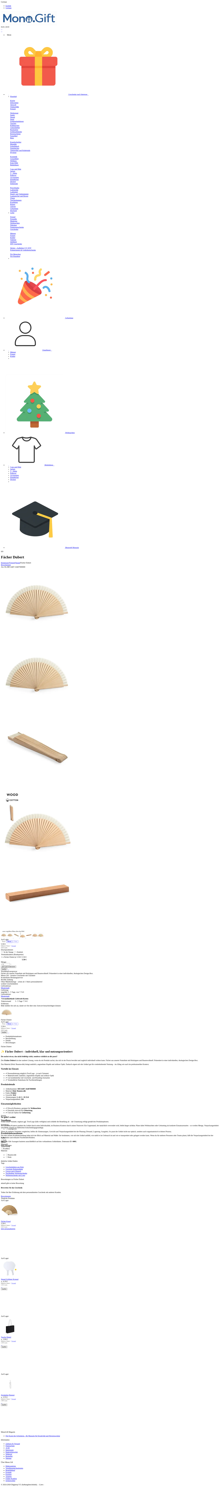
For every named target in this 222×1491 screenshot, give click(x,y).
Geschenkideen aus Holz (15, 1167)
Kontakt (8, 1472)
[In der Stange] (35, 937)
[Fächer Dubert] (37, 639)
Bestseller (9, 1456)
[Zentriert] (41, 937)
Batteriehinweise (12, 1452)
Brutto (9, 941)
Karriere (9, 1474)
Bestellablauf (10, 1470)
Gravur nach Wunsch (13, 1171)
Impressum (10, 1450)
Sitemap (8, 1458)
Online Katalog (11, 1479)
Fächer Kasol (6, 1221)
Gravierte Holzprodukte (14, 1169)
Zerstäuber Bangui (7, 1395)
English (8, 6)
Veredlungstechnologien (14, 1468)
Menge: (3, 962)
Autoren (9, 1477)
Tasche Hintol (6, 1337)
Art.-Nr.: (4, 567)
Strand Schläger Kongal (9, 1279)
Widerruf (9, 1454)
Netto (15, 941)
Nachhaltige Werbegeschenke (16, 1173)
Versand (13, 946)
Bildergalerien (11, 1466)
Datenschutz (10, 1446)
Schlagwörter (10, 1481)
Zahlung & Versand (13, 1444)
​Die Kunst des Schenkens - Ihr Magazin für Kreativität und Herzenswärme (33, 1436)
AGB (8, 1448)
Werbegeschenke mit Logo (15, 1175)
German (8, 8)
